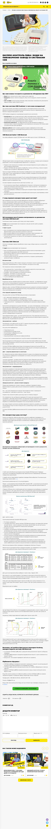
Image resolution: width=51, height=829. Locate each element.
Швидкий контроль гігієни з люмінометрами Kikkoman (36, 771)
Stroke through (8, 715)
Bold (3, 715)
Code (12, 715)
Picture (16, 715)
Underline (6, 715)
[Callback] (47, 826)
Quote (11, 715)
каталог (5, 684)
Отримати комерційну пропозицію (25, 688)
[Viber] (47, 819)
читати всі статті (25, 780)
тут (17, 478)
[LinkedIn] (47, 2)
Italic (5, 715)
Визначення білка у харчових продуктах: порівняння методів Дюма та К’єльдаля (14, 772)
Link (14, 715)
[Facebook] (41, 2)
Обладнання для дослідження (10, 6)
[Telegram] (47, 822)
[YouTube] (43, 2)
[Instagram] (45, 2)
